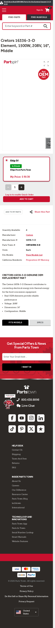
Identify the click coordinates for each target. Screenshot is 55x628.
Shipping (16, 454)
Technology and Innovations (22, 518)
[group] (26, 98)
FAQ (14, 467)
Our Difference (19, 490)
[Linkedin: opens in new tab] (40, 418)
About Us (16, 481)
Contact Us (17, 450)
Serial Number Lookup (22, 532)
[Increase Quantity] (21, 187)
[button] (46, 63)
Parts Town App (19, 523)
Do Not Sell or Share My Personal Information (26, 596)
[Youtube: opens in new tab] (21, 418)
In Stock (16, 166)
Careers (15, 485)
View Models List (34, 255)
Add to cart (26, 199)
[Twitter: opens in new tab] (31, 429)
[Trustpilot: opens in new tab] (40, 429)
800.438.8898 (30, 399)
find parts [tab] (14, 17)
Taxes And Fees (19, 458)
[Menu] (4, 10)
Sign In (40, 10)
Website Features (20, 541)
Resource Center (20, 494)
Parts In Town (18, 528)
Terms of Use (26, 586)
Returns (16, 463)
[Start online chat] (9, 401)
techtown (16, 503)
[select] (26, 612)
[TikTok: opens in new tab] (12, 429)
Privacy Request (26, 601)
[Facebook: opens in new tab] (12, 418)
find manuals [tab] (39, 17)
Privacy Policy (26, 591)
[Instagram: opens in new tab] (31, 418)
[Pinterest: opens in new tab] (21, 429)
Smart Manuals (19, 537)
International (18, 507)
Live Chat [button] (28, 405)
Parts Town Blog (20, 499)
